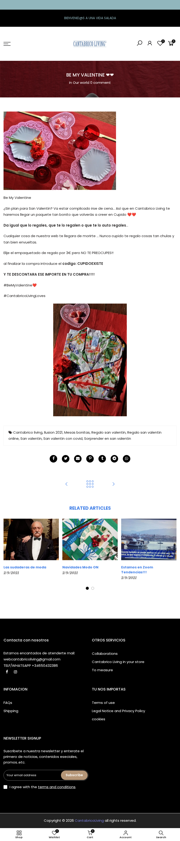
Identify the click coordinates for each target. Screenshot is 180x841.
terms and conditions (56, 786)
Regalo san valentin (108, 432)
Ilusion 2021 (53, 432)
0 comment (100, 82)
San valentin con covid (62, 438)
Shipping (11, 710)
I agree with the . (43, 786)
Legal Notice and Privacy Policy (118, 710)
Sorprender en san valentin (107, 438)
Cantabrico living (27, 432)
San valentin (31, 438)
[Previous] (10, 554)
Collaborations (105, 653)
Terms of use (103, 702)
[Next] (170, 554)
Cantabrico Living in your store (118, 661)
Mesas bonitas (77, 432)
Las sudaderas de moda (25, 567)
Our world (81, 82)
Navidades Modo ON (80, 567)
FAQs (8, 702)
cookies (98, 719)
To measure (102, 669)
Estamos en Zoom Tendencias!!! (137, 570)
